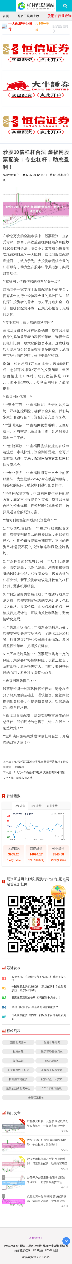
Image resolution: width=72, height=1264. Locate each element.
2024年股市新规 (52, 1088)
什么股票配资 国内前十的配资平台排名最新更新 (39, 1017)
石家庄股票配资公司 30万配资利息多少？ (36, 997)
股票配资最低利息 (52, 1051)
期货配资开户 (18, 1042)
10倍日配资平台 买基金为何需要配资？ (35, 1007)
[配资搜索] (65, 6)
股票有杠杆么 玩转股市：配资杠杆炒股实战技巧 (39, 978)
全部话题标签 (36, 1097)
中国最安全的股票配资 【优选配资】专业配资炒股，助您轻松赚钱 (39, 988)
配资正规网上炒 (28, 16)
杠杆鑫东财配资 (18, 1079)
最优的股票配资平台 (18, 1088)
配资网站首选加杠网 (50, 458)
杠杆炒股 (18, 1051)
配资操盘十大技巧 (52, 1079)
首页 (6, 16)
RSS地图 (38, 1250)
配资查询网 (52, 1061)
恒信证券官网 (60, 26)
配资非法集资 (52, 1042)
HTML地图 (51, 1250)
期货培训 (18, 1061)
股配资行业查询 (59, 15)
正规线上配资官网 (52, 1070)
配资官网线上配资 (18, 1070)
